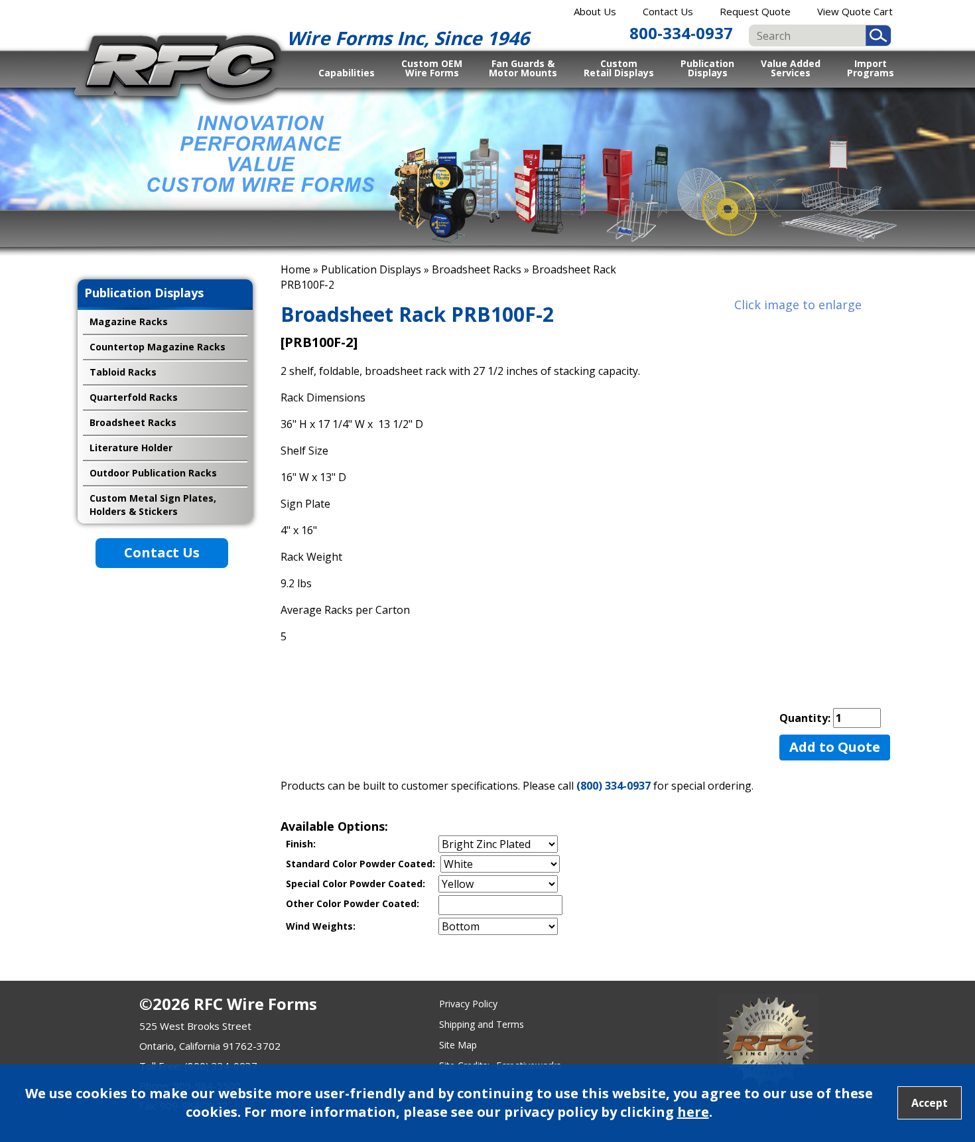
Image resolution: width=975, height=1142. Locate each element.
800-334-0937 (681, 33)
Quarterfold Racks (134, 397)
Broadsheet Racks (476, 269)
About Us (595, 11)
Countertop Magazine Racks (158, 346)
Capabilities (346, 72)
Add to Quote (834, 747)
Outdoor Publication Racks (153, 472)
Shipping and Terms (481, 1024)
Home (295, 269)
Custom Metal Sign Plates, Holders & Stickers (153, 505)
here (693, 1112)
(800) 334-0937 (613, 785)
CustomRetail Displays (619, 67)
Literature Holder (131, 447)
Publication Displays (707, 67)
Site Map (458, 1044)
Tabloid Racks (123, 372)
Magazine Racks (129, 321)
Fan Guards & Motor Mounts (523, 67)
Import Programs (870, 67)
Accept (929, 1103)
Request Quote (755, 11)
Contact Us (668, 11)
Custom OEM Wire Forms (431, 67)
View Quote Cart (855, 11)
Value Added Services (790, 67)
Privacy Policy (468, 1003)
